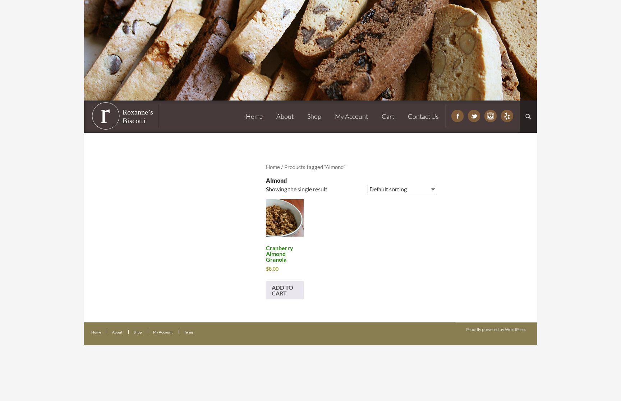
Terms (188, 332)
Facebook (457, 116)
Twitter (474, 116)
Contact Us (423, 116)
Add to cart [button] (282, 290)
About (285, 116)
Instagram (490, 116)
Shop (314, 116)
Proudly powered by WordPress (496, 329)
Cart (388, 116)
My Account (351, 116)
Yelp (507, 116)
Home (254, 116)
